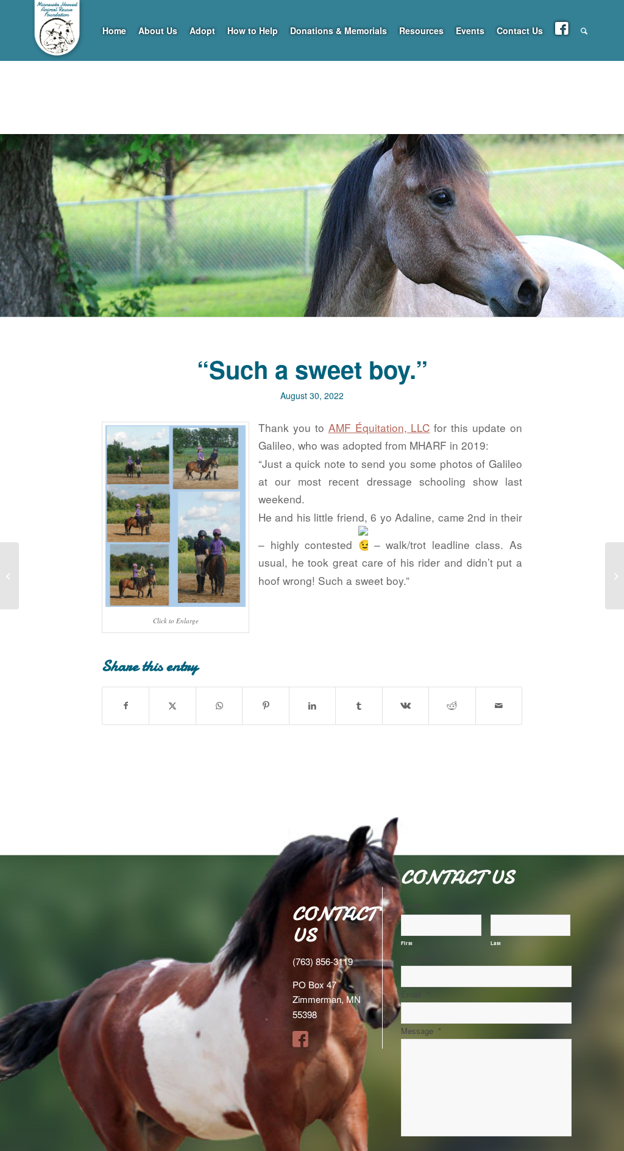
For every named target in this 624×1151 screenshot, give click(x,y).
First (407, 943)
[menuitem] (114, 30)
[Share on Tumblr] (358, 705)
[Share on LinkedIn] (312, 705)
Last (496, 943)
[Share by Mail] (499, 705)
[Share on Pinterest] (265, 705)
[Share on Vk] (405, 705)
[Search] (584, 30)
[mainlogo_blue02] (57, 61)
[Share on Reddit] (452, 705)
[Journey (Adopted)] (9, 575)
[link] (379, 427)
